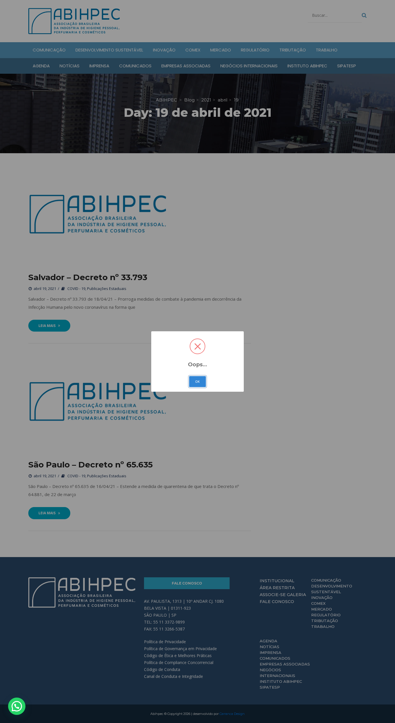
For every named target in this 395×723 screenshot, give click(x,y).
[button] (16, 706)
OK (197, 382)
